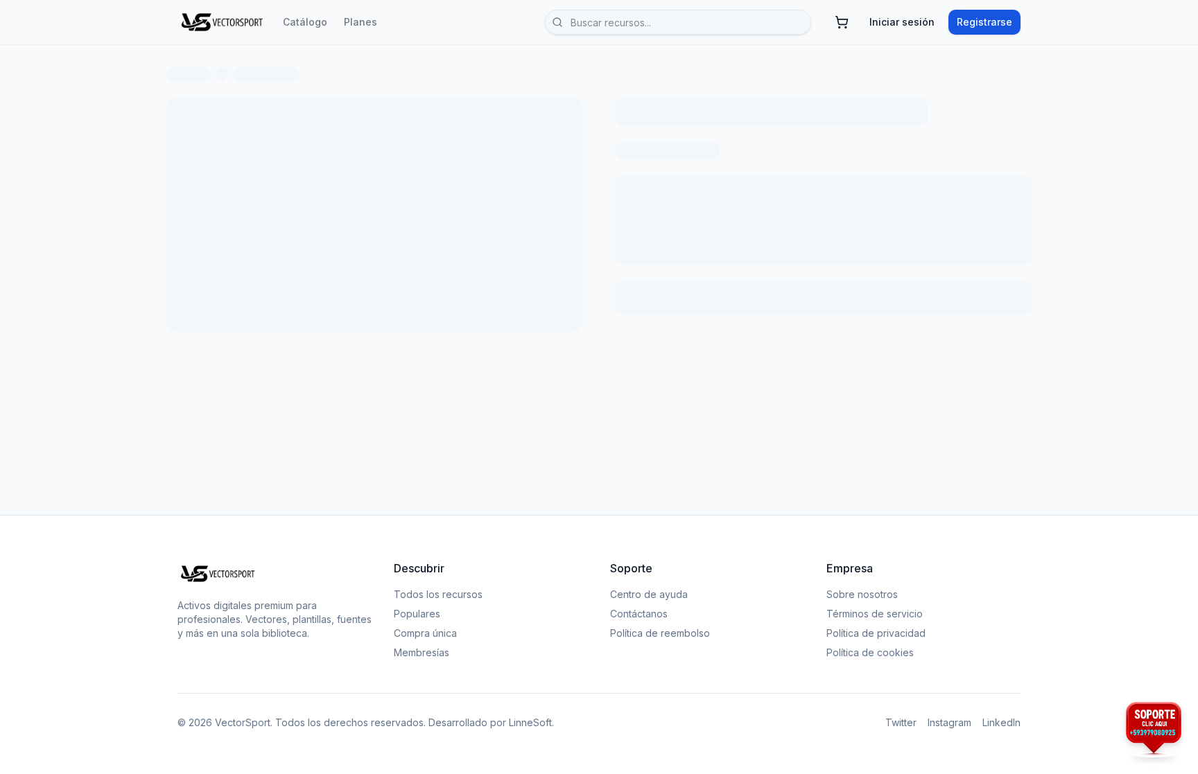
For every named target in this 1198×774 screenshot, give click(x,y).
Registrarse (984, 22)
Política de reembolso (660, 633)
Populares (417, 613)
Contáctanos (639, 613)
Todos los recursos (438, 594)
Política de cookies (870, 652)
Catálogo (305, 22)
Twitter (901, 722)
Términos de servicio (874, 613)
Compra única (425, 633)
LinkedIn (1001, 722)
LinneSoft (530, 722)
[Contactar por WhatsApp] (1153, 729)
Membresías (421, 652)
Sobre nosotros (862, 594)
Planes (360, 22)
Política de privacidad (876, 633)
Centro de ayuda (649, 594)
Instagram (949, 722)
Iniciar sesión (902, 22)
